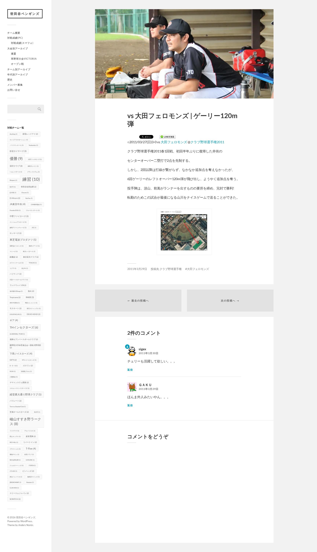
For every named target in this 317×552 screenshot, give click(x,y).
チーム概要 (13, 32)
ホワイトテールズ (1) (16, 263)
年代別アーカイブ (17, 74)
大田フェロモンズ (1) (35, 159)
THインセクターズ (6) (24, 327)
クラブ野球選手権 (171, 268)
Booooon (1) (30, 482)
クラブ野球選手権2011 (207, 142)
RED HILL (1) (14, 442)
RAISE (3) (30, 297)
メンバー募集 (15, 84)
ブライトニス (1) (15, 449)
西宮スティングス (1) (34, 308)
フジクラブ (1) (14, 431)
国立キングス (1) (15, 436)
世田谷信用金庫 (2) (28, 187)
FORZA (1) (32, 465)
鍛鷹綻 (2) (14, 257)
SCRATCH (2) (15, 499)
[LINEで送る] (167, 137)
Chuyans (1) (25, 192)
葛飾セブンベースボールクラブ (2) (24, 339)
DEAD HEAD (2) (33, 314)
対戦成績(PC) (15, 37)
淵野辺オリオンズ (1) (16, 246)
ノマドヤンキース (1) (16, 145)
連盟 (13, 53)
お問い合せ (13, 89)
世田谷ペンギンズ (25, 14)
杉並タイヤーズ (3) (18, 151)
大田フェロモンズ (174, 142)
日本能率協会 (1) (36, 204)
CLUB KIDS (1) (14, 488)
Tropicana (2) (15, 297)
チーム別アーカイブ (18, 69)
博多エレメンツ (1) (31, 303)
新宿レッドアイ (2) (30, 134)
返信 (130, 369)
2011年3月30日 (148, 353)
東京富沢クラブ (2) (31, 257)
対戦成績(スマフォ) (22, 42)
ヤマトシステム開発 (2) (19, 382)
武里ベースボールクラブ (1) (19, 280)
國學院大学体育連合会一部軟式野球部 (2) (25, 346)
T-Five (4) (31, 448)
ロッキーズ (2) (15, 233)
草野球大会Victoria (24, 58)
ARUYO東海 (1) (15, 303)
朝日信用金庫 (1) (15, 460)
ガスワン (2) (28, 366)
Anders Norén (25, 525)
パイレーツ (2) (15, 401)
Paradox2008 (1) (15, 210)
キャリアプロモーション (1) (19, 140)
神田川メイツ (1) (33, 166)
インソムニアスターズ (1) (18, 222)
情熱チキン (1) (14, 454)
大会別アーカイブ (17, 48)
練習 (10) (31, 179)
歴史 (9, 79)
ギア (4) (14, 320)
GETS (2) (13, 360)
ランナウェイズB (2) (18, 285)
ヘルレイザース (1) (16, 172)
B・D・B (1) (14, 366)
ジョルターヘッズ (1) (16, 465)
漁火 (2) (31, 291)
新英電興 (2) (31, 436)
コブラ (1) (13, 268)
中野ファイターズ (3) (19, 216)
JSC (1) (34, 228)
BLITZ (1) (13, 187)
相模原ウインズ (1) (33, 477)
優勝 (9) (16, 158)
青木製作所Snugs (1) (16, 291)
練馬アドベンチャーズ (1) (18, 228)
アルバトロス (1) (29, 431)
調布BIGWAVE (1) (15, 482)
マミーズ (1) (14, 251)
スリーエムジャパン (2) (19, 493)
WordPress (26, 521)
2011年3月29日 (137, 268)
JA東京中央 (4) (17, 204)
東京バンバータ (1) (16, 477)
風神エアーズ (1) (34, 246)
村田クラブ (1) (29, 454)
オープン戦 (17, 63)
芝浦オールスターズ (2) (19, 412)
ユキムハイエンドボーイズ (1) (19, 388)
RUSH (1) (13, 371)
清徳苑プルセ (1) (26, 371)
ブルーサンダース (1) (33, 210)
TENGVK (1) (33, 263)
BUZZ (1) (37, 412)
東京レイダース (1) (29, 251)
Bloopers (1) (13, 180)
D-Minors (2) (15, 198)
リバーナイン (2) (30, 442)
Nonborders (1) (33, 145)
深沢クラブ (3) (16, 166)
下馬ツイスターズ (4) (21, 353)
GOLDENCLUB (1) (15, 314)
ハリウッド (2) (15, 274)
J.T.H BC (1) (13, 471)
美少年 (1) (24, 268)
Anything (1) (13, 134)
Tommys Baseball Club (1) (18, 406)
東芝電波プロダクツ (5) (23, 239)
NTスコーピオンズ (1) (29, 360)
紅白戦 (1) (13, 192)
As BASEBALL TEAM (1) (17, 334)
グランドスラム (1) (33, 172)
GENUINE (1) (30, 460)
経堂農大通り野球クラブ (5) (25, 394)
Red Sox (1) (28, 198)
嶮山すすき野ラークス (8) (25, 421)
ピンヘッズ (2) (28, 471)
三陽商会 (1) (14, 377)
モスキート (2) (15, 308)
